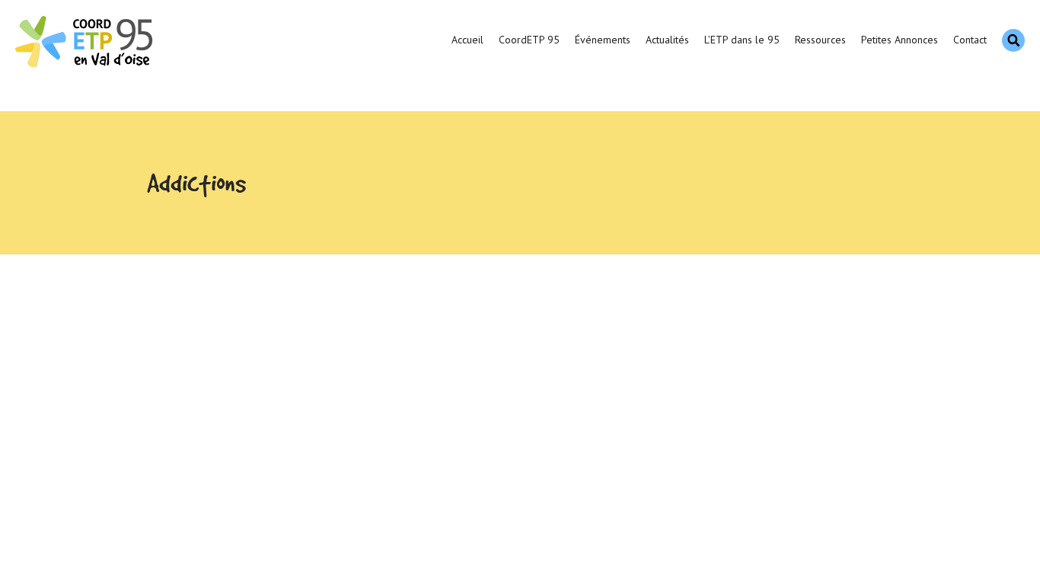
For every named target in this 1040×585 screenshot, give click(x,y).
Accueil (467, 39)
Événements (602, 39)
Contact (970, 39)
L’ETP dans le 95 (742, 39)
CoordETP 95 (529, 39)
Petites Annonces (899, 39)
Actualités (667, 39)
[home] (86, 40)
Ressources (820, 39)
